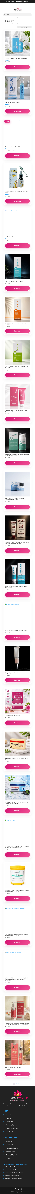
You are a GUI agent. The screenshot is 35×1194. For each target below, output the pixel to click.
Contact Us (9, 1158)
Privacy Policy (10, 1144)
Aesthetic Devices (11, 1125)
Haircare (8, 1118)
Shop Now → (17, 67)
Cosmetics (9, 1121)
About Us (9, 1141)
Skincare (8, 1115)
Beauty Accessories (12, 1128)
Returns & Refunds (11, 1155)
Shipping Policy (10, 1151)
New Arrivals (9, 1132)
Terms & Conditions (12, 1148)
